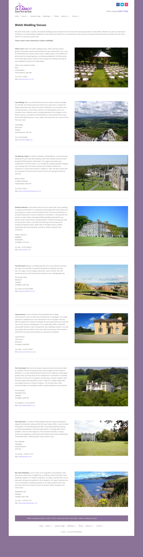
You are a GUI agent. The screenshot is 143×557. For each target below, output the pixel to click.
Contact (74, 16)
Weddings (46, 16)
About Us (64, 16)
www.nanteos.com (25, 250)
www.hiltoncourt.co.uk (26, 79)
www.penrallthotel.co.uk (27, 291)
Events (23, 16)
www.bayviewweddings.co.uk (28, 503)
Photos (56, 16)
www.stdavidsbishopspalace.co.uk (30, 191)
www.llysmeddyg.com (25, 140)
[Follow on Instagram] (126, 4)
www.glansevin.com (25, 457)
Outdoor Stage (35, 16)
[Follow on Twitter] (122, 4)
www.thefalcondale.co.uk (27, 405)
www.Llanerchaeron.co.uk (27, 352)
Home (17, 16)
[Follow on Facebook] (118, 4)
